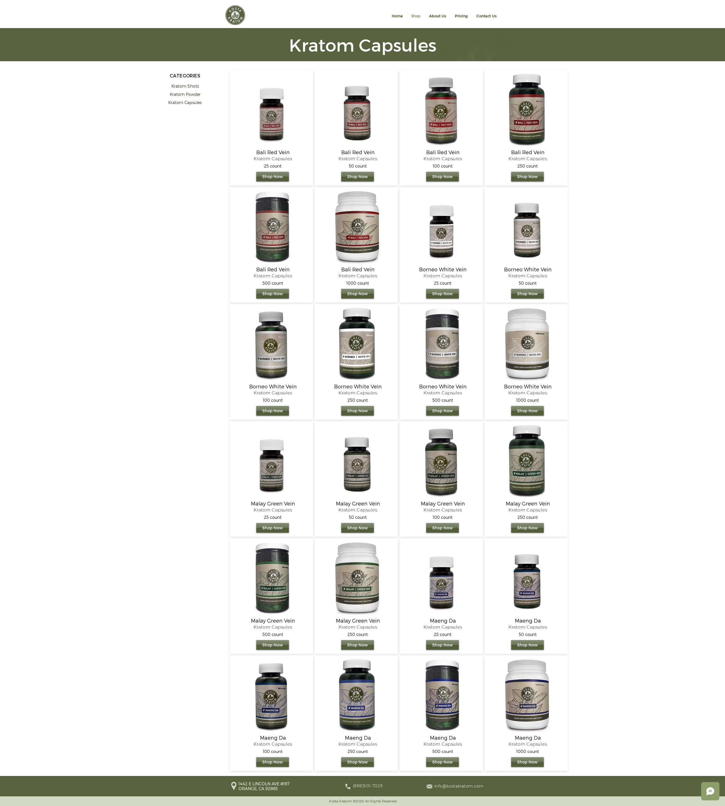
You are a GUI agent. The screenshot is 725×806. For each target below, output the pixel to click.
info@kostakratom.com (458, 786)
